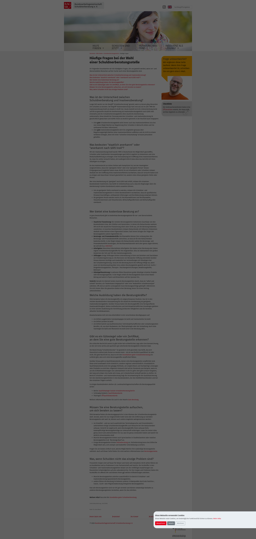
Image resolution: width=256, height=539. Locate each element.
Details (171, 523)
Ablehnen (180, 523)
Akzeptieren (160, 523)
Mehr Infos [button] (217, 518)
